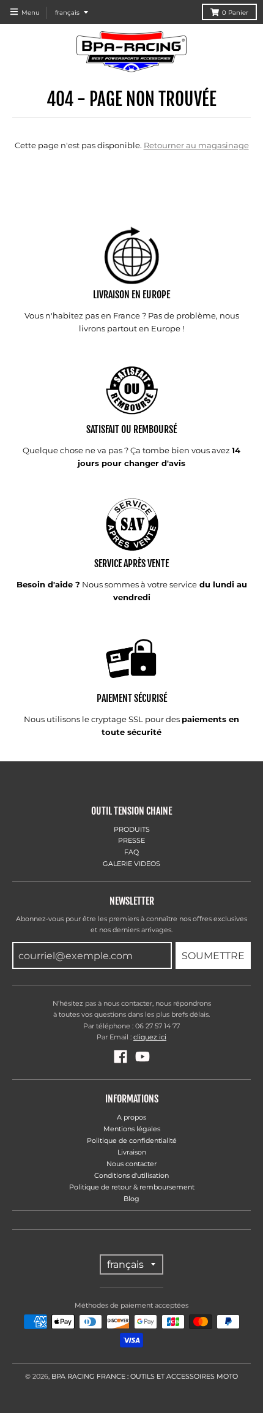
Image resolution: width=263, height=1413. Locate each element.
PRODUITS (132, 829)
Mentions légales (131, 1129)
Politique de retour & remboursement (131, 1187)
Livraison (131, 1152)
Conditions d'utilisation (131, 1175)
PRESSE (131, 840)
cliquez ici (149, 1037)
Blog (131, 1198)
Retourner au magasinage (196, 145)
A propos (131, 1117)
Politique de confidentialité (132, 1140)
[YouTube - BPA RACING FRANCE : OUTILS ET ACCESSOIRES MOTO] (142, 1056)
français (67, 12)
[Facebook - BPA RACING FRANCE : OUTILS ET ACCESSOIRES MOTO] (120, 1056)
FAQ (131, 852)
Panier (235, 12)
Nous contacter (131, 1163)
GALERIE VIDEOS (131, 863)
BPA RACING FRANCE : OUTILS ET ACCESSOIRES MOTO (144, 1376)
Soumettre (213, 956)
